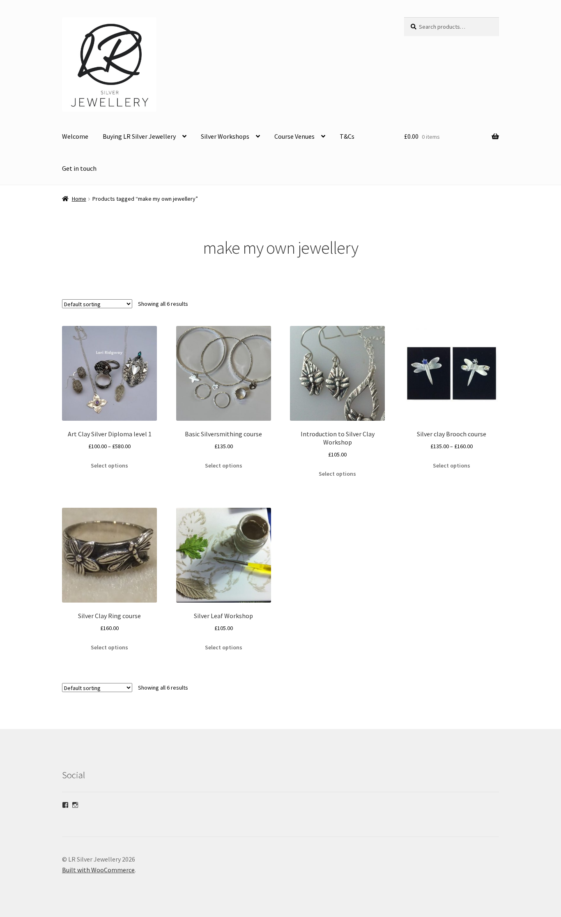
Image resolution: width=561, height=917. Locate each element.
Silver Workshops (225, 136)
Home (79, 198)
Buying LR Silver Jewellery (139, 136)
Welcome (75, 136)
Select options (109, 465)
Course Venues (294, 136)
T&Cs (347, 136)
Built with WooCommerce (98, 870)
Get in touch (79, 168)
